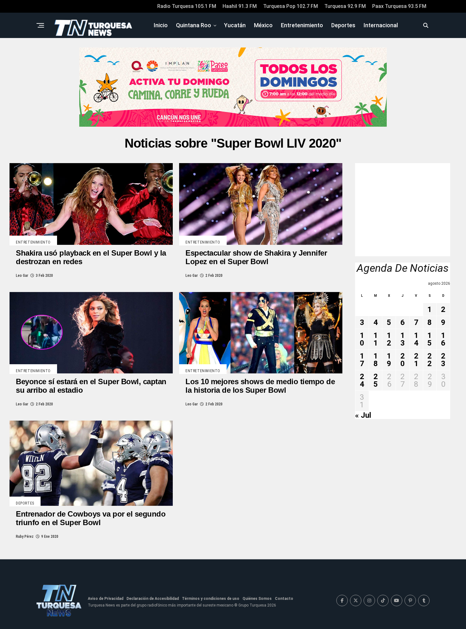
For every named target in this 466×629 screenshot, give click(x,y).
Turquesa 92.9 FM (345, 6)
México (263, 25)
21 (416, 360)
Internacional (381, 25)
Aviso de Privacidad (105, 598)
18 (375, 360)
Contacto (284, 598)
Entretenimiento (302, 25)
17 (362, 360)
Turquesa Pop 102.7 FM (290, 6)
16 (443, 339)
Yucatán (235, 25)
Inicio (161, 25)
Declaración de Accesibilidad (152, 598)
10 (362, 339)
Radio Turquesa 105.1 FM (186, 6)
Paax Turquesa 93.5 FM (399, 6)
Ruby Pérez (25, 536)
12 (389, 339)
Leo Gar (22, 275)
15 (429, 339)
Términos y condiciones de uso (210, 598)
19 (389, 360)
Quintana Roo (193, 25)
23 (443, 360)
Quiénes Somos (257, 598)
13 (402, 339)
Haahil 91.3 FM (240, 6)
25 (375, 380)
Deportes (343, 25)
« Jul (363, 415)
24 (362, 380)
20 (402, 360)
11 (375, 339)
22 (429, 360)
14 (416, 339)
